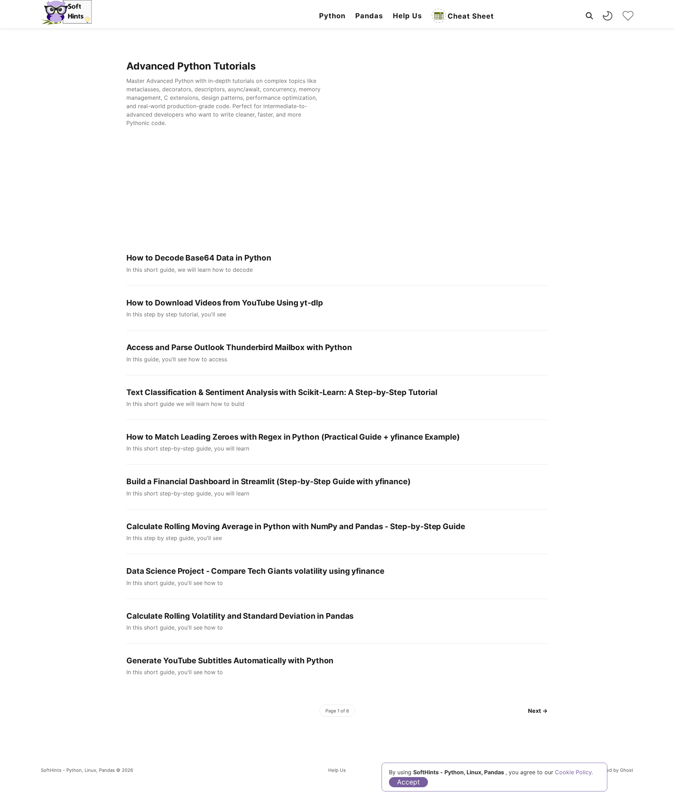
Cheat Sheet (471, 16)
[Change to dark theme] (607, 15)
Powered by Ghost (612, 770)
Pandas (369, 16)
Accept (408, 782)
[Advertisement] (337, 188)
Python (332, 16)
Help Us (407, 16)
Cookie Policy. (574, 772)
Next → (538, 710)
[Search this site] (589, 15)
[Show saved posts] (628, 15)
